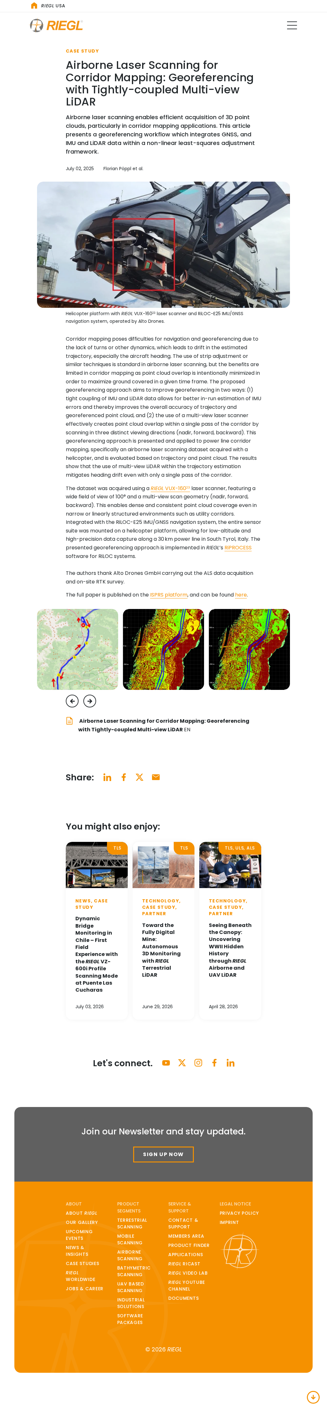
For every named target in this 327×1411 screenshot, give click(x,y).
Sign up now (163, 1154)
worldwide (80, 1276)
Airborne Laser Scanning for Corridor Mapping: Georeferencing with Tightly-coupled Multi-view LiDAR (163, 725)
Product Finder (189, 1245)
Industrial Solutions (131, 1303)
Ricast (184, 1264)
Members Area (186, 1236)
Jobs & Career (84, 1288)
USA (53, 6)
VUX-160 (170, 488)
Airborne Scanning (130, 1255)
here (241, 594)
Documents (183, 1298)
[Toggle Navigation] (292, 25)
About (81, 1213)
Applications (185, 1254)
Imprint (229, 1222)
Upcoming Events (79, 1234)
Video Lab (188, 1273)
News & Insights (77, 1250)
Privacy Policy (239, 1213)
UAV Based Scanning (130, 1287)
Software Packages (130, 1319)
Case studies (82, 1263)
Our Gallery (82, 1222)
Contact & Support (183, 1223)
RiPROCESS (238, 547)
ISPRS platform (168, 594)
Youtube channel (186, 1285)
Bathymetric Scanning (134, 1271)
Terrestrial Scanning (132, 1223)
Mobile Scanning (130, 1239)
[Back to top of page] (313, 1397)
